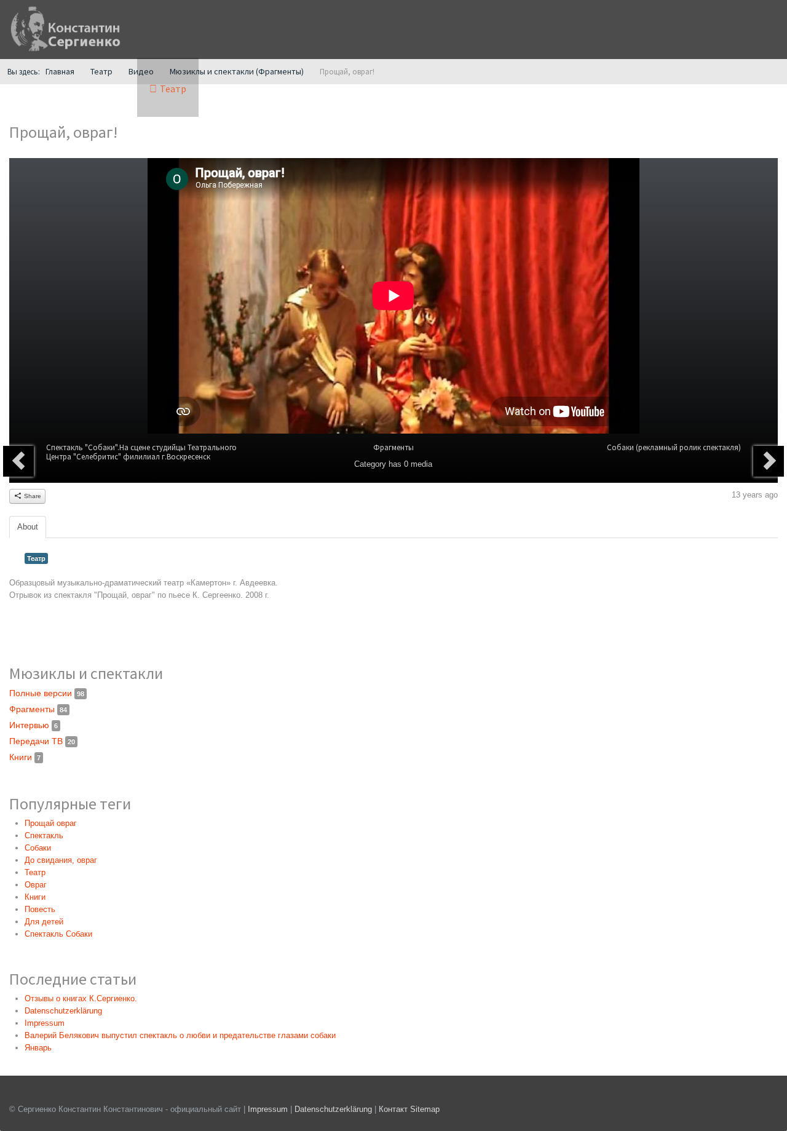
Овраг (36, 884)
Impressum (268, 1109)
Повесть (40, 909)
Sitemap (425, 1109)
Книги (25, 757)
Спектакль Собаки (58, 934)
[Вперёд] (768, 461)
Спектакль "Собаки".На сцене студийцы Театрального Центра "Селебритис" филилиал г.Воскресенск (141, 452)
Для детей (44, 921)
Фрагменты (393, 447)
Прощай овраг (51, 823)
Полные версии (46, 693)
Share (31, 496)
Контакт (393, 1109)
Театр (36, 558)
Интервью (33, 725)
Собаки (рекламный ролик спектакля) (674, 447)
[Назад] (18, 461)
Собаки (38, 847)
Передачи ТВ (42, 741)
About (27, 526)
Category (370, 464)
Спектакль (44, 835)
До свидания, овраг (61, 860)
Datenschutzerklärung (334, 1109)
